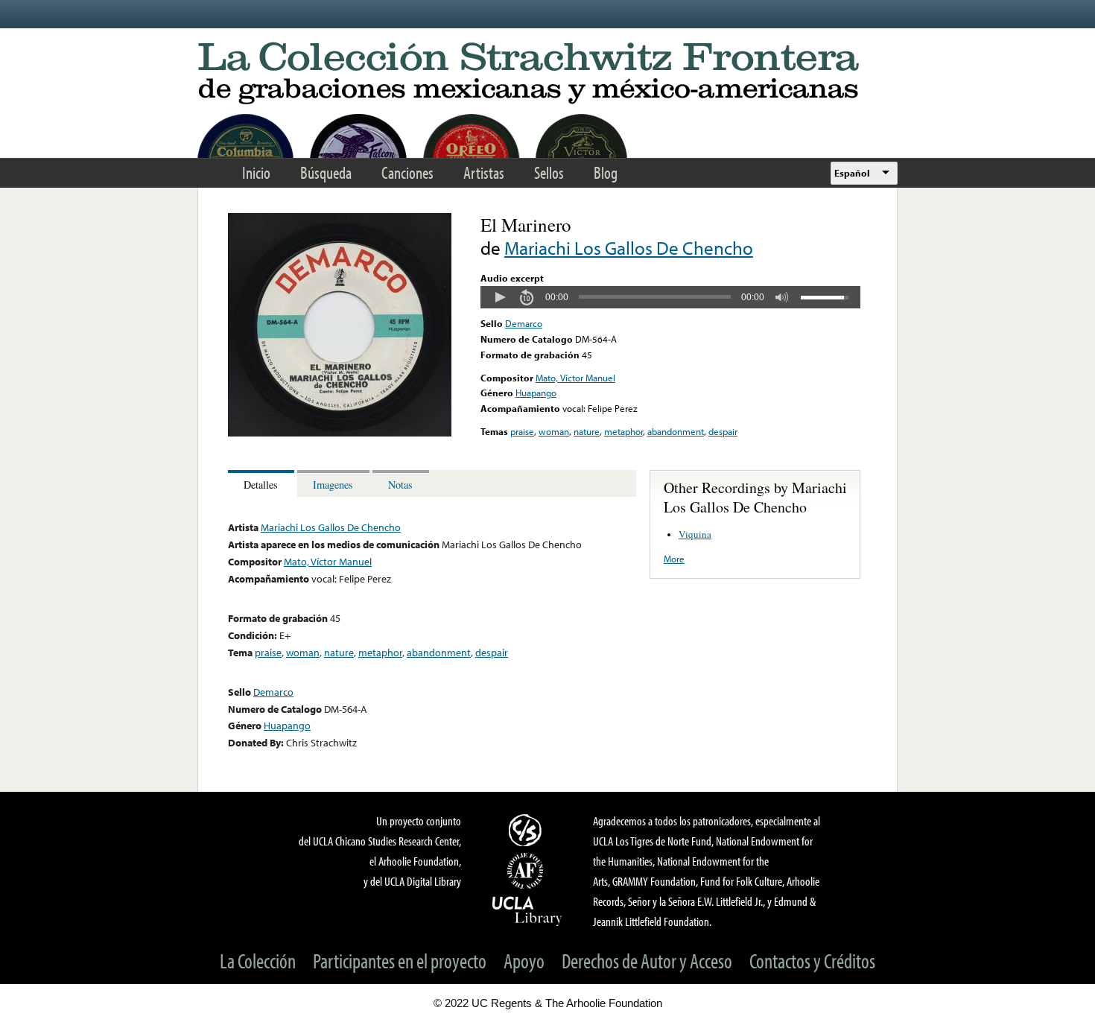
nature (587, 431)
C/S (527, 829)
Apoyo (524, 961)
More (674, 559)
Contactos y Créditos (812, 961)
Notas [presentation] (400, 484)
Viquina (695, 534)
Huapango (535, 393)
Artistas (483, 172)
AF (527, 870)
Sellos (549, 172)
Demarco (523, 323)
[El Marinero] (339, 433)
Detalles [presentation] (261, 484)
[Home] (547, 74)
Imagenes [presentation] (333, 484)
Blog (606, 172)
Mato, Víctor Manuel (575, 378)
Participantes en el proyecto (399, 961)
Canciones (407, 172)
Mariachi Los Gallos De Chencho (628, 247)
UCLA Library (527, 910)
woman (554, 431)
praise (522, 431)
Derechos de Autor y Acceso (647, 961)
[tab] (262, 484)
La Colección (258, 961)
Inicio (256, 172)
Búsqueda (326, 172)
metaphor (623, 431)
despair (722, 431)
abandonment (675, 431)
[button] (499, 297)
